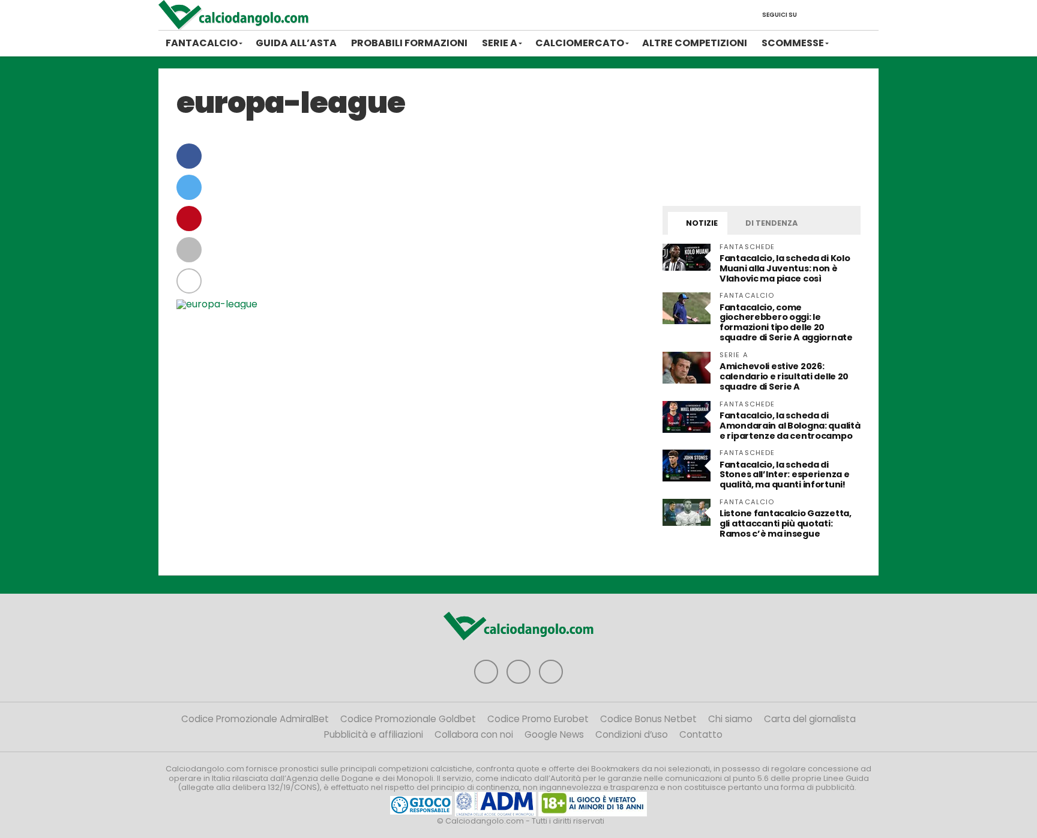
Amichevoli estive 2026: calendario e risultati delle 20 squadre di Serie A (784, 376)
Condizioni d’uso (631, 734)
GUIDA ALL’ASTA (296, 43)
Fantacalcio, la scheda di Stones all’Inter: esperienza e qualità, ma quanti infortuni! (784, 475)
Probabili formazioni (409, 43)
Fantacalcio (202, 43)
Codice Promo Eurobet (538, 719)
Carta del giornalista (810, 719)
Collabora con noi (473, 734)
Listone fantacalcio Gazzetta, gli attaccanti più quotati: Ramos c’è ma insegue (786, 523)
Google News (554, 734)
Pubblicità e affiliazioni (373, 734)
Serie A (499, 43)
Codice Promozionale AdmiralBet (255, 719)
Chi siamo (730, 719)
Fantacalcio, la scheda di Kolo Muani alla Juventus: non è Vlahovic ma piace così (785, 268)
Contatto (701, 734)
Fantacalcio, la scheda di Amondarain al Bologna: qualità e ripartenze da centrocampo (790, 425)
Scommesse (793, 43)
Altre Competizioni (694, 43)
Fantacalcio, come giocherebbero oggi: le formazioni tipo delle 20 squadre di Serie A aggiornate (786, 322)
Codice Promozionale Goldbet (408, 719)
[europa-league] (216, 304)
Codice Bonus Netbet (648, 719)
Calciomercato (579, 43)
